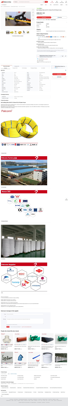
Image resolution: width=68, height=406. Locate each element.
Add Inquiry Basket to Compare (18, 35)
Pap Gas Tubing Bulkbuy (5, 394)
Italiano (29, 400)
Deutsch (32, 400)
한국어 (41, 400)
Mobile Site (54, 399)
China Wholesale (30, 399)
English (12, 400)
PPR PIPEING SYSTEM (54, 375)
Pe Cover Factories (4, 392)
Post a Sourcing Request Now (26, 326)
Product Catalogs (14, 373)
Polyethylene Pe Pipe (48, 392)
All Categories (4, 4)
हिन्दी (46, 400)
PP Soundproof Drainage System (55, 377)
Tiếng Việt (55, 400)
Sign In (38, 61)
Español (15, 400)
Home (1, 6)
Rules (66, 4)
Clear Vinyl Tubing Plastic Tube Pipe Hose (56, 387)
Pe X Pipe (34, 392)
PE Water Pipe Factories (28, 392)
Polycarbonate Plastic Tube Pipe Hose (28, 387)
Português (18, 400)
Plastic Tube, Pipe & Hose (22, 6)
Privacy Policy (47, 402)
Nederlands (35, 400)
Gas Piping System (3, 377)
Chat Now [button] (60, 17)
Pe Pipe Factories (20, 392)
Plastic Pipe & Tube (13, 387)
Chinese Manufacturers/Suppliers (23, 399)
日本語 (44, 400)
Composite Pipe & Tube (5, 387)
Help (50, 4)
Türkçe (52, 400)
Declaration (43, 402)
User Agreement (39, 402)
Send (8, 326)
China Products (16, 399)
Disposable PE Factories (12, 392)
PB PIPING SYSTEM (20, 375)
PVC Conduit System (37, 377)
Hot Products (11, 399)
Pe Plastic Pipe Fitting (56, 392)
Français (22, 400)
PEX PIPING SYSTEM (4, 375)
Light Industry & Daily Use (6, 6)
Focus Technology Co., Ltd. (28, 402)
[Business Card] (65, 70)
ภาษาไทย (49, 400)
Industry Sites (40, 399)
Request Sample (53, 19)
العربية (39, 400)
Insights (57, 399)
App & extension (55, 4)
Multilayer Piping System (37, 375)
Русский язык (25, 400)
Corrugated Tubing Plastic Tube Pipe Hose (42, 387)
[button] (47, 68)
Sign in (66, 2)
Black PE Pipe (63, 392)
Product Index (50, 399)
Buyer (46, 4)
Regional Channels (45, 399)
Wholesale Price (35, 399)
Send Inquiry (44, 17)
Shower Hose (19, 387)
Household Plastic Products (14, 6)
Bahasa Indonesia (59, 400)
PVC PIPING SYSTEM (20, 377)
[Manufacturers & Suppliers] (6, 2)
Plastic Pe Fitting (40, 392)
